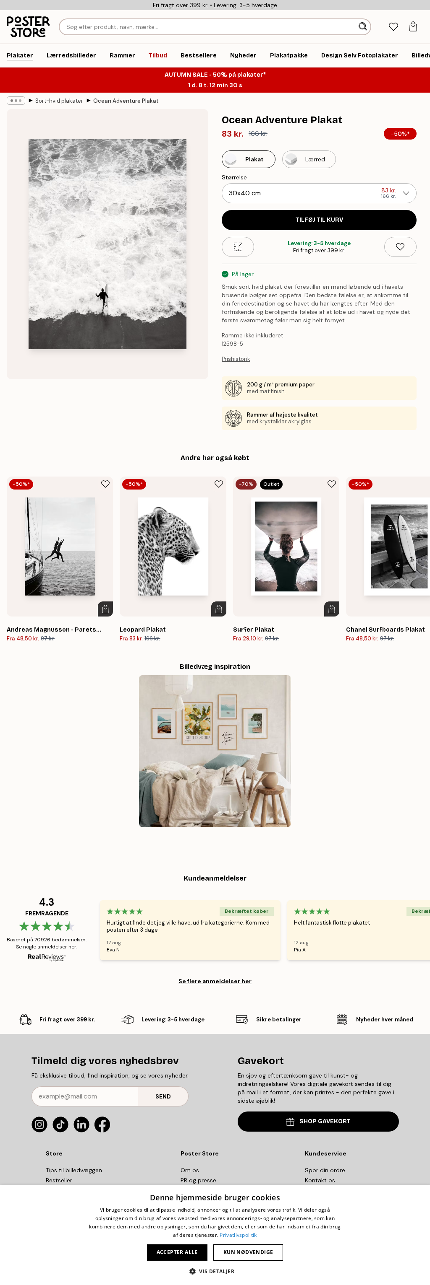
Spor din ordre (325, 1170)
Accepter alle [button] (177, 1252)
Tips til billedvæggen (74, 1170)
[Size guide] (238, 247)
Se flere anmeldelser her (215, 981)
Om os (190, 1170)
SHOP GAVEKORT (325, 1121)
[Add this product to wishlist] (400, 247)
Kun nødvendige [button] (248, 1252)
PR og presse (198, 1180)
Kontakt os (320, 1180)
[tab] (393, 27)
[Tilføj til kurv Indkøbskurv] (105, 609)
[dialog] (215, 1235)
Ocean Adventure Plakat (126, 100)
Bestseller (59, 1180)
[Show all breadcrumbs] (16, 100)
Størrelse (234, 177)
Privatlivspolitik (238, 1234)
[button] (215, 1271)
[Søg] (363, 26)
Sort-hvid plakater (59, 100)
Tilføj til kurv (319, 219)
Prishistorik (236, 359)
